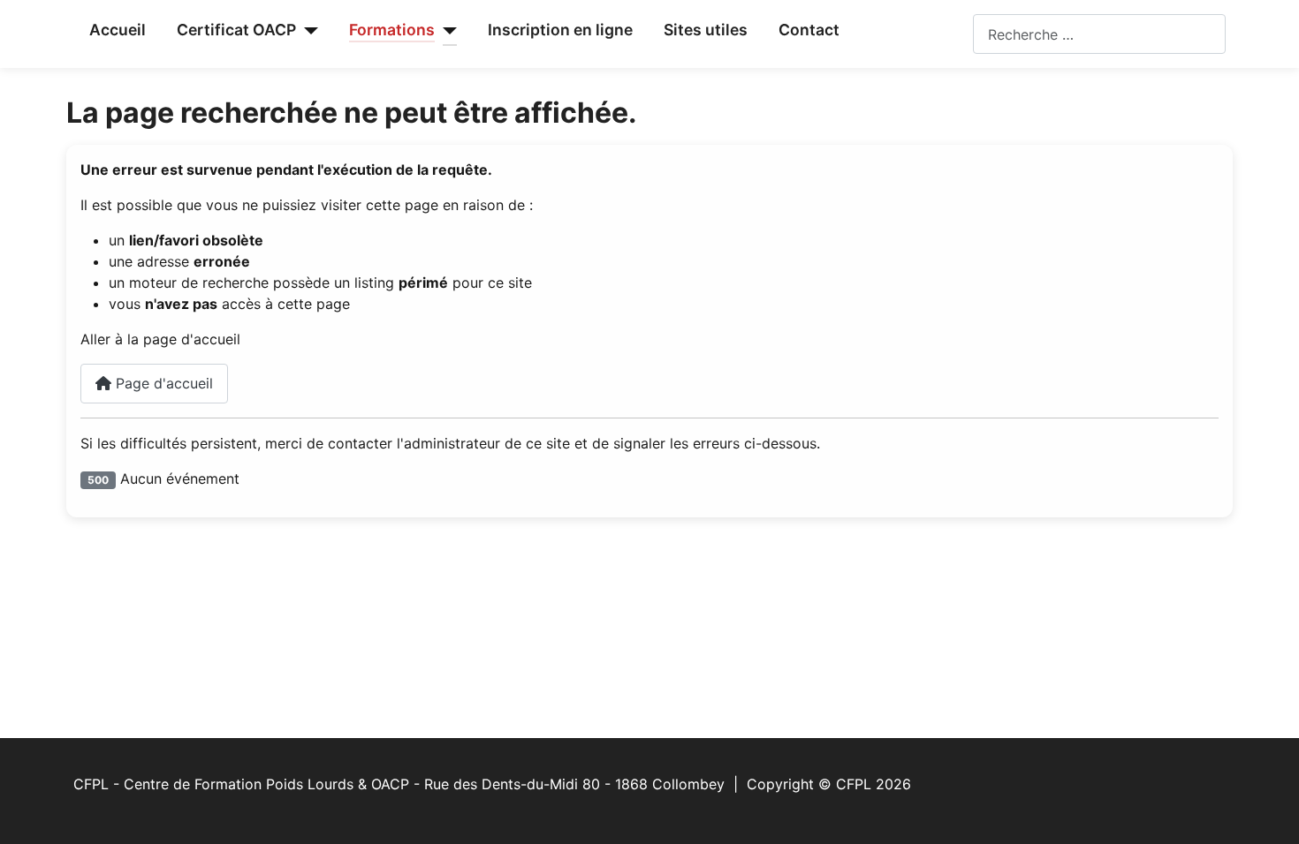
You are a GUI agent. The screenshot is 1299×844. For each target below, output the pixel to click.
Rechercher (935, 34)
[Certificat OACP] (307, 31)
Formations (392, 29)
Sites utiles (706, 29)
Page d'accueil (162, 383)
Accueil (117, 29)
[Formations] (446, 31)
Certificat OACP (236, 29)
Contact (809, 29)
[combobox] (1099, 34)
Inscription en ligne (560, 29)
